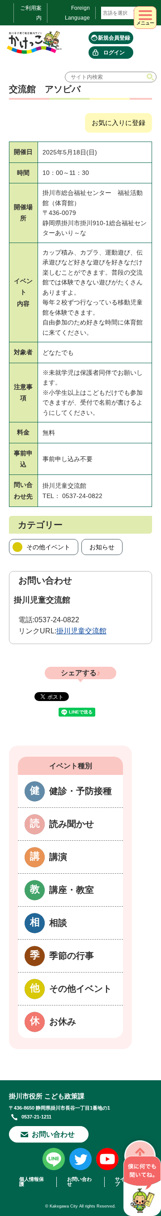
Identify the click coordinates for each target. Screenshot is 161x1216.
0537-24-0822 (56, 620)
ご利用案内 (31, 13)
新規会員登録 (114, 38)
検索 (151, 77)
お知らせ (101, 547)
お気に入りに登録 (118, 122)
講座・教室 (71, 890)
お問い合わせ (53, 1134)
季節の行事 (71, 956)
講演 (58, 857)
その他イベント (48, 547)
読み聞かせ (71, 824)
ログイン (114, 52)
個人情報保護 (31, 1182)
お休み (62, 1021)
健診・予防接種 (80, 791)
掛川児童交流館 (81, 631)
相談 (58, 923)
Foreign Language (77, 13)
